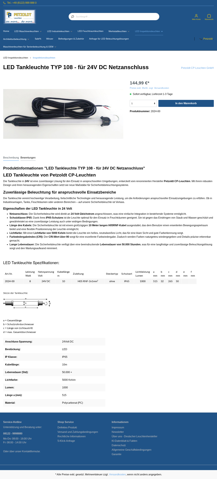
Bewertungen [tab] (28, 157)
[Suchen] (72, 16)
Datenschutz (119, 445)
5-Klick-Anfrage (66, 440)
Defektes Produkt (67, 427)
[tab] (11, 158)
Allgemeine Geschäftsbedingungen (131, 449)
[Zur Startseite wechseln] (20, 16)
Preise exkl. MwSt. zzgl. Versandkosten (149, 88)
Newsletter (118, 432)
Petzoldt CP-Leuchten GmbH (197, 68)
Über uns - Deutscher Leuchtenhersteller (134, 436)
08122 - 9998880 (12, 433)
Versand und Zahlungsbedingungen (78, 432)
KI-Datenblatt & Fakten (124, 440)
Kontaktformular (31, 451)
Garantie (116, 454)
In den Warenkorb (186, 103)
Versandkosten (117, 474)
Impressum (118, 427)
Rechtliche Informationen (72, 436)
